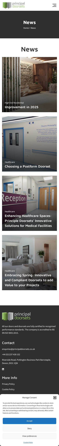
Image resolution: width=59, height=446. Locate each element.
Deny (29, 428)
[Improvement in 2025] (29, 84)
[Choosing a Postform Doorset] (29, 144)
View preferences (29, 436)
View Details (45, 58)
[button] (55, 397)
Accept (29, 421)
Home (26, 28)
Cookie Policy (28, 442)
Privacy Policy (8, 384)
